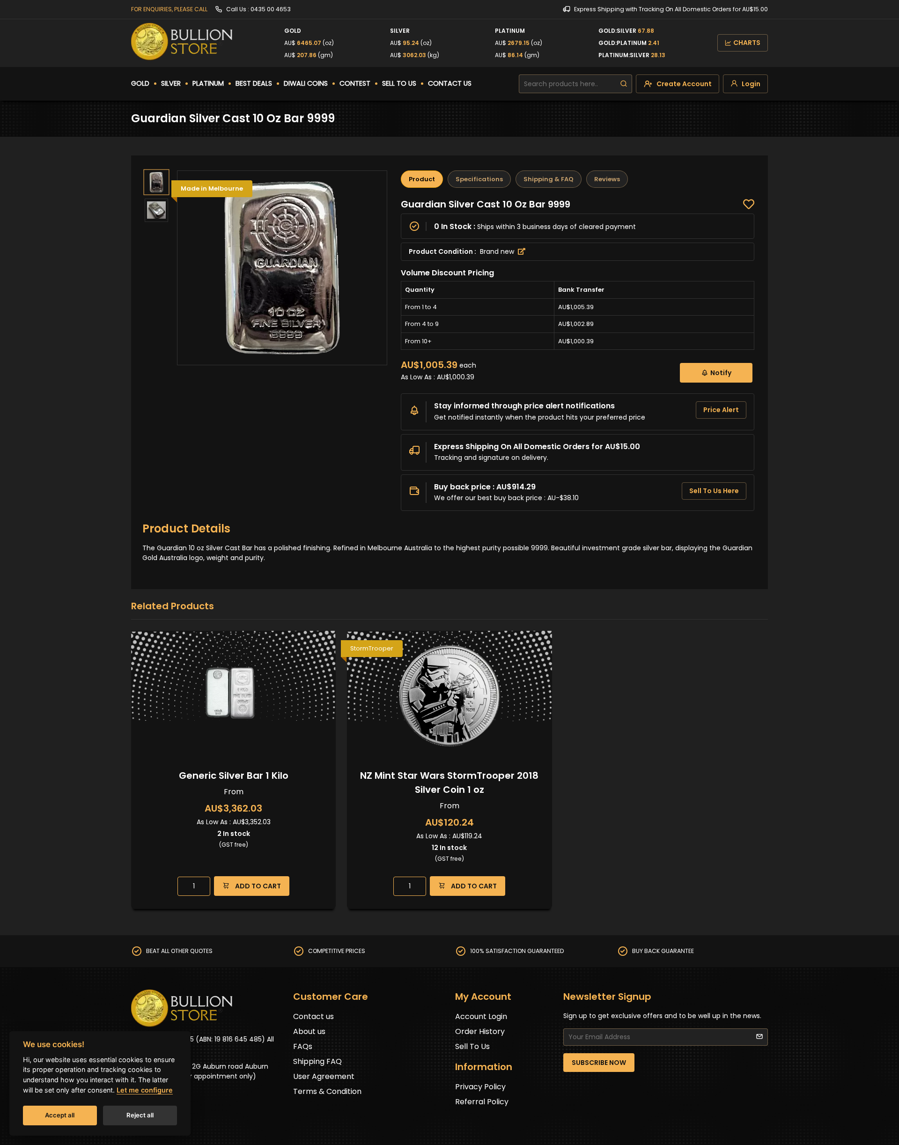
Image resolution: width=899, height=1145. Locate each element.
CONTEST (354, 83)
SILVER (171, 83)
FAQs (302, 1046)
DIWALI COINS (306, 83)
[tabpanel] (577, 355)
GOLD (140, 83)
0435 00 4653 (271, 9)
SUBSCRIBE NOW (599, 1062)
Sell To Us (472, 1046)
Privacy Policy (480, 1086)
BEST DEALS (254, 83)
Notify (720, 372)
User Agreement (323, 1076)
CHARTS (746, 42)
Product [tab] (422, 179)
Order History (480, 1031)
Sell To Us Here (714, 490)
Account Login (481, 1016)
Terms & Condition (327, 1091)
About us (309, 1031)
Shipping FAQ (317, 1061)
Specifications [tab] (479, 179)
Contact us (313, 1016)
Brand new (498, 251)
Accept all (59, 1115)
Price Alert (721, 409)
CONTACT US (450, 83)
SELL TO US (399, 83)
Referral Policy (481, 1101)
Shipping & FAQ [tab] (548, 179)
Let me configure (145, 1090)
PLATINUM (208, 83)
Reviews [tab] (607, 179)
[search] (623, 83)
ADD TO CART (257, 886)
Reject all (140, 1115)
